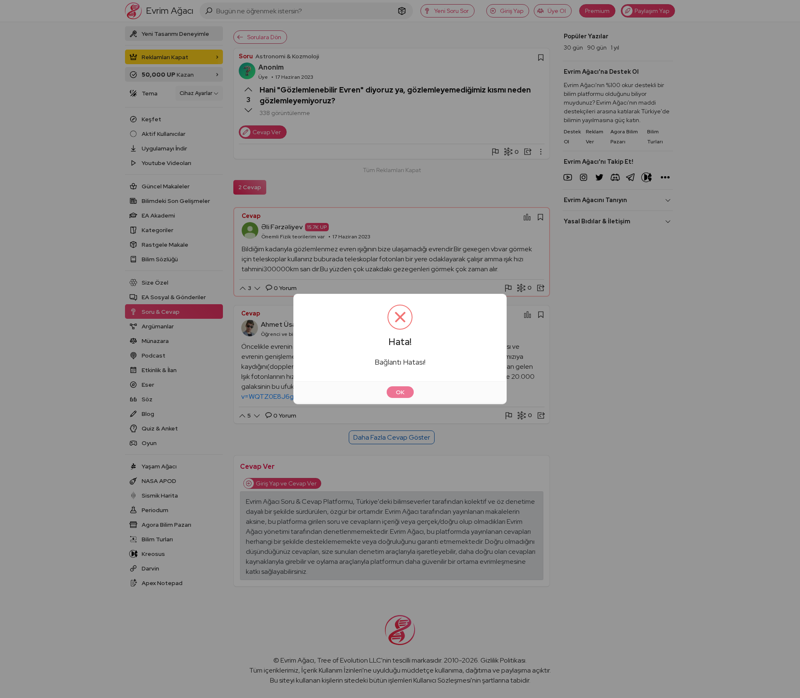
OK (400, 392)
